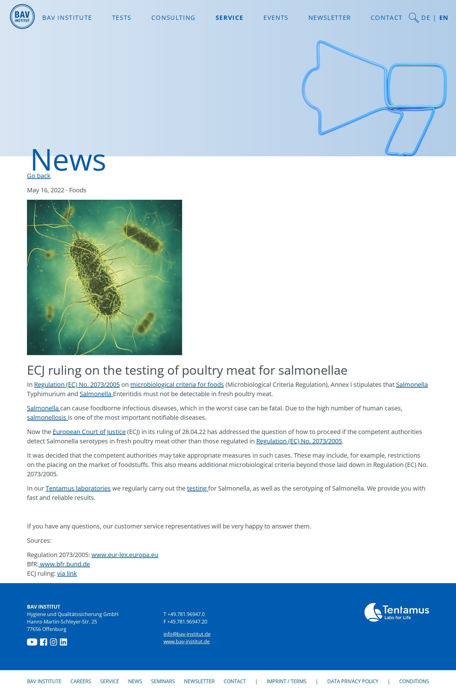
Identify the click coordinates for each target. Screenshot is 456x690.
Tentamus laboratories (78, 488)
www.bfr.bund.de (64, 564)
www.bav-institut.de (186, 641)
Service (109, 681)
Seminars (163, 681)
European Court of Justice (89, 431)
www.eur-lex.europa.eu (125, 555)
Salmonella (412, 384)
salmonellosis (47, 417)
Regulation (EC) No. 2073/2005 (77, 384)
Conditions (414, 681)
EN (444, 17)
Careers (80, 681)
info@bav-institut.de (187, 634)
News (135, 681)
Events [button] (275, 17)
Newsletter (329, 17)
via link (67, 573)
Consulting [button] (173, 17)
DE (425, 17)
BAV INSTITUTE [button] (67, 17)
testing (197, 488)
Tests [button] (122, 17)
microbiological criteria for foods (177, 384)
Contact (387, 17)
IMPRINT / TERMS (286, 681)
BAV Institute (44, 681)
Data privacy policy (352, 681)
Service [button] (230, 17)
